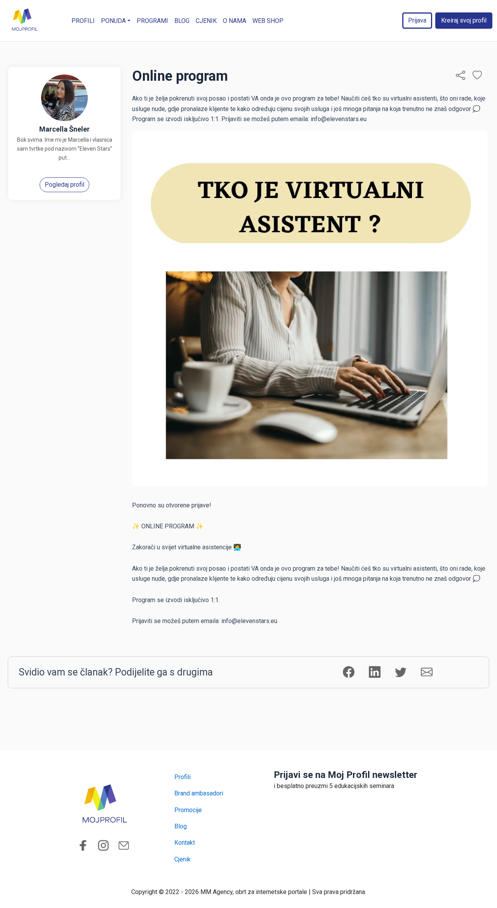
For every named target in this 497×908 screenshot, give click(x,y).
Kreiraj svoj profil (464, 20)
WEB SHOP (267, 20)
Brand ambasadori (198, 793)
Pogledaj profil (64, 184)
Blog (181, 20)
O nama (234, 20)
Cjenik (206, 20)
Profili (83, 20)
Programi (152, 20)
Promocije (188, 810)
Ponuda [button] (113, 20)
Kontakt (184, 842)
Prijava (417, 20)
